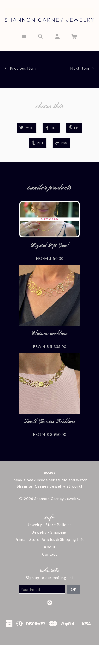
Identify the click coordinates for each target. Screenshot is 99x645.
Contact (49, 554)
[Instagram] (49, 602)
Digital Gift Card (49, 245)
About (50, 547)
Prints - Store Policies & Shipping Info (49, 539)
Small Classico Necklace (49, 421)
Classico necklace (49, 333)
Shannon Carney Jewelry (56, 498)
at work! (49, 486)
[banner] (49, 15)
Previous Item (22, 68)
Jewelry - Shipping (49, 532)
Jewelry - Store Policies (50, 524)
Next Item (80, 68)
